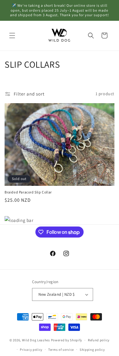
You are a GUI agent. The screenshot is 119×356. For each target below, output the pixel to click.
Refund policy (99, 340)
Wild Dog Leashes (36, 340)
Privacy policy (31, 349)
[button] (12, 35)
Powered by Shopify (66, 340)
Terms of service (61, 349)
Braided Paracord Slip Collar (28, 192)
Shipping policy (92, 349)
